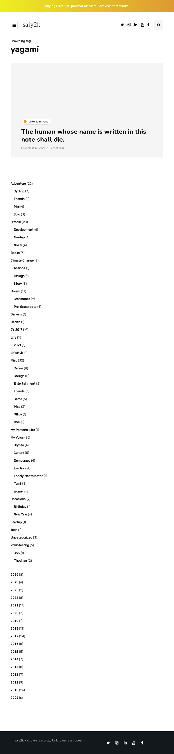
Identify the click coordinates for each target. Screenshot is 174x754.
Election (20, 468)
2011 (14, 682)
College (19, 376)
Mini (17, 206)
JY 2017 (16, 330)
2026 (14, 575)
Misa (17, 407)
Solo (17, 214)
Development (24, 230)
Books (15, 253)
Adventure (18, 184)
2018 (14, 628)
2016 (14, 644)
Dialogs (19, 276)
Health (15, 322)
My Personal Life (23, 430)
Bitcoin (16, 222)
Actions (19, 268)
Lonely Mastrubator (28, 476)
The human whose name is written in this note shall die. (83, 135)
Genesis (16, 314)
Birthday (20, 507)
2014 (14, 659)
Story (18, 284)
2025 (14, 582)
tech (14, 530)
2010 (14, 690)
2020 (14, 613)
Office (18, 414)
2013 (14, 667)
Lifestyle (17, 353)
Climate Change (22, 260)
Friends (19, 199)
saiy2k (31, 24)
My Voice (17, 437)
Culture (19, 453)
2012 (14, 674)
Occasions (18, 499)
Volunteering (20, 545)
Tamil (17, 483)
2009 (14, 698)
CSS (17, 553)
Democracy (22, 461)
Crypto (19, 445)
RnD (17, 422)
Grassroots (22, 299)
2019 (14, 621)
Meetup (19, 237)
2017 (14, 636)
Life (13, 337)
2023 (14, 590)
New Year (20, 514)
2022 (14, 598)
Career (18, 368)
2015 (14, 652)
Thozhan (20, 561)
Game (18, 399)
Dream (15, 291)
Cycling (19, 191)
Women (19, 491)
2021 (17, 345)
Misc (14, 360)
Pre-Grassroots (25, 307)
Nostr (18, 245)
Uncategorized (21, 537)
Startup (16, 522)
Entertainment (24, 383)
